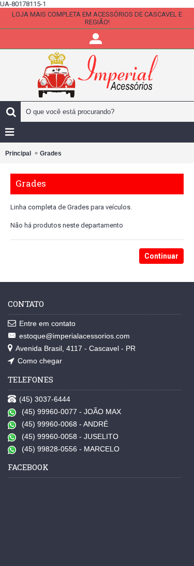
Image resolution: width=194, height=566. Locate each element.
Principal (18, 153)
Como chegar (40, 361)
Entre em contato (47, 323)
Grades (51, 153)
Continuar (161, 256)
